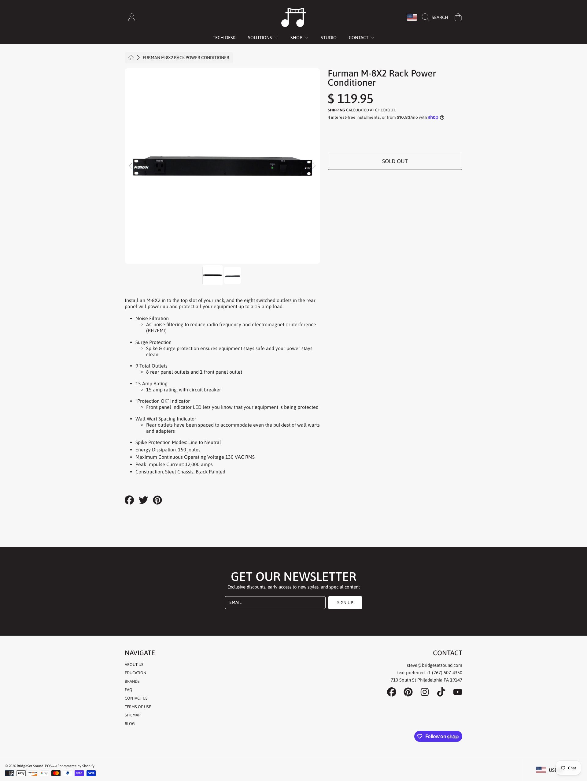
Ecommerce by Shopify (75, 766)
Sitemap (132, 715)
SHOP (297, 37)
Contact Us (136, 698)
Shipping (336, 110)
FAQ (128, 689)
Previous (131, 166)
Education (135, 673)
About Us (134, 664)
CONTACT (359, 37)
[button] (436, 17)
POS (48, 766)
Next (313, 166)
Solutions (260, 37)
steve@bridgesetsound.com (434, 665)
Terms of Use (138, 706)
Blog (130, 723)
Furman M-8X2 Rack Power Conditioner (186, 57)
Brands (132, 681)
